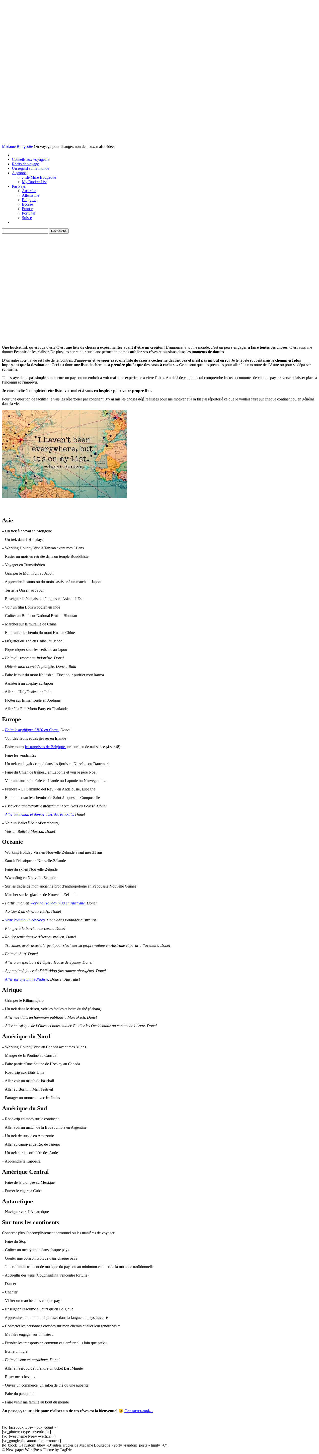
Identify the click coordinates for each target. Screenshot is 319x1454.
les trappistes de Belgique (45, 747)
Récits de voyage (25, 164)
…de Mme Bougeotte (39, 177)
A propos (19, 173)
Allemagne (30, 195)
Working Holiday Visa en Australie (57, 903)
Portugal (28, 213)
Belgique (29, 200)
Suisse (27, 218)
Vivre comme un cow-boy (25, 920)
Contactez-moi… (138, 1411)
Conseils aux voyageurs (30, 159)
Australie (29, 191)
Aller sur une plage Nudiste (26, 979)
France (27, 209)
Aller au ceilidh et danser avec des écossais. (39, 814)
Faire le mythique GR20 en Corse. (32, 730)
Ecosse (27, 204)
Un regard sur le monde (30, 168)
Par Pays (19, 186)
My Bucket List (34, 182)
